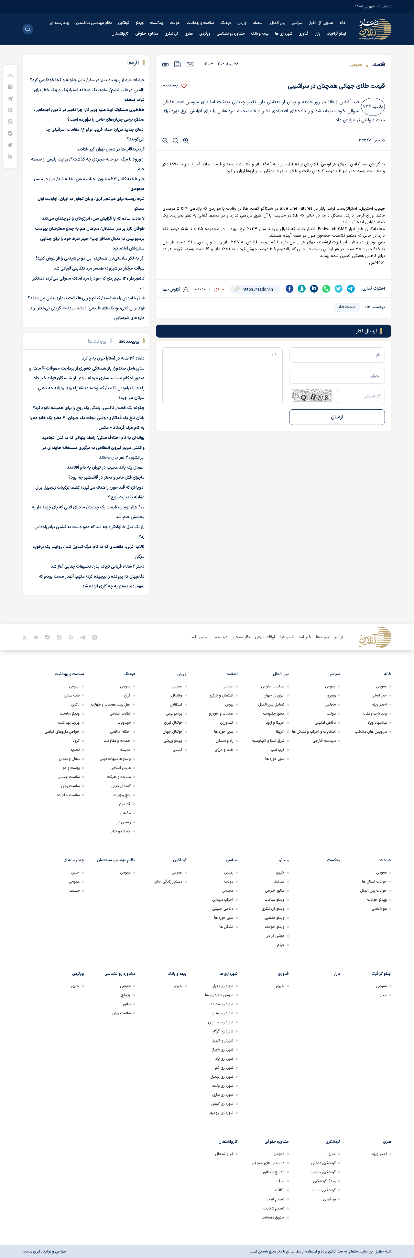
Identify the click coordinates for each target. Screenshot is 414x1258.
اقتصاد (258, 23)
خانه (342, 23)
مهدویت (124, 723)
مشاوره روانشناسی (231, 34)
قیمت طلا (347, 307)
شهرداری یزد (224, 1059)
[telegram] (351, 288)
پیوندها (322, 637)
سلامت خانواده (68, 795)
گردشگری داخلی (323, 1163)
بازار (317, 34)
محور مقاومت (273, 714)
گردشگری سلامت (323, 1190)
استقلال (176, 704)
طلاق (127, 1004)
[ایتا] (10, 121)
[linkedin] (314, 288)
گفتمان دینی (121, 786)
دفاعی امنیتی (325, 723)
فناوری (304, 34)
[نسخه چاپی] (165, 64)
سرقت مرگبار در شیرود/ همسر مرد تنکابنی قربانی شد (99, 268)
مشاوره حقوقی (146, 34)
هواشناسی (379, 909)
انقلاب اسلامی (120, 714)
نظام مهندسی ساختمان (94, 23)
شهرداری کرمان (222, 1104)
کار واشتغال (224, 1154)
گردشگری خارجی (323, 1172)
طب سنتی (72, 695)
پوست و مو (71, 768)
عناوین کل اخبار (321, 23)
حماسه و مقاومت (117, 741)
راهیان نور (123, 822)
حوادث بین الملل (373, 891)
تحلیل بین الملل (271, 704)
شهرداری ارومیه (221, 1113)
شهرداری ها (283, 34)
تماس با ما (200, 637)
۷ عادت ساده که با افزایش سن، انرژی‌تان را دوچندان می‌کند (93, 219)
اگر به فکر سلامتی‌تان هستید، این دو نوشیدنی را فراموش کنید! (90, 258)
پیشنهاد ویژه (377, 723)
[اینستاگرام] (10, 86)
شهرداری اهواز (222, 1013)
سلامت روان (70, 786)
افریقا (280, 732)
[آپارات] (10, 109)
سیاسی (297, 23)
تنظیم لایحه (275, 1199)
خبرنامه (305, 637)
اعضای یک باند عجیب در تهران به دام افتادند (106, 467)
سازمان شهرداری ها (219, 995)
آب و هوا (287, 637)
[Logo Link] (375, 29)
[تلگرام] (10, 98)
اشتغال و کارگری (221, 695)
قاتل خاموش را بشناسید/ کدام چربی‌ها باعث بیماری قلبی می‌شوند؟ (86, 298)
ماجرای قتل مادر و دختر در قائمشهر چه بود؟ (107, 477)
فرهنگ (225, 23)
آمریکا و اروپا (275, 723)
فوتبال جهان (172, 732)
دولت (331, 714)
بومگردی (329, 1199)
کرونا (76, 741)
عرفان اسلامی (120, 768)
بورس (229, 704)
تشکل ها (226, 927)
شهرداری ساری (222, 1095)
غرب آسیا (277, 750)
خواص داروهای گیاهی (62, 732)
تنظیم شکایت (273, 1208)
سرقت (279, 1181)
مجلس (330, 704)
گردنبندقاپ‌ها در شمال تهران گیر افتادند (111, 149)
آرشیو (338, 637)
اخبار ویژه (379, 704)
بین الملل (277, 23)
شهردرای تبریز (222, 1040)
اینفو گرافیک (336, 34)
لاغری (75, 704)
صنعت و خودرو (221, 714)
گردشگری (171, 34)
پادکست (156, 23)
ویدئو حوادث (377, 900)
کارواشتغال (120, 34)
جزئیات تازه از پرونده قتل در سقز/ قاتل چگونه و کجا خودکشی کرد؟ (87, 80)
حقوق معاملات (272, 1217)
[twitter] (338, 288)
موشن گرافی (275, 936)
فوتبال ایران (173, 723)
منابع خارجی (274, 891)
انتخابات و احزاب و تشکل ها (314, 732)
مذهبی (125, 813)
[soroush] (302, 288)
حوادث (174, 23)
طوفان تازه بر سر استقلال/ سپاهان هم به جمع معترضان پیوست (90, 229)
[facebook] (289, 288)
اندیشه (125, 750)
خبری (280, 872)
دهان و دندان (69, 759)
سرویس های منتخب (370, 732)
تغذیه (75, 750)
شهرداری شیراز (222, 1049)
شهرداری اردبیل (221, 1077)
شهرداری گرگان (222, 1031)
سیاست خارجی (324, 741)
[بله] (10, 133)
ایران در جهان (274, 695)
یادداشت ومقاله (374, 714)
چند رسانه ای (60, 23)
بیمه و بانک (259, 34)
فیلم (280, 945)
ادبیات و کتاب (120, 831)
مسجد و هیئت (119, 777)
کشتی (177, 750)
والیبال (176, 695)
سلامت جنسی (69, 777)
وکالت (279, 1190)
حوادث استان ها (374, 882)
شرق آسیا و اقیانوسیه (268, 741)
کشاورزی (226, 723)
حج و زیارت (122, 795)
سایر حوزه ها (274, 759)
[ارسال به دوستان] (190, 64)
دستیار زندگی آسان (168, 882)
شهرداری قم (224, 1068)
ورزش (242, 23)
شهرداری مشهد (221, 1004)
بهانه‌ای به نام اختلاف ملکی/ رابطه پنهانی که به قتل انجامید (93, 438)
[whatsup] (326, 288)
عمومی (355, 64)
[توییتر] (10, 144)
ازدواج (126, 995)
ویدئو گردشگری (273, 909)
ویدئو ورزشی (172, 741)
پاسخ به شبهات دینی (115, 759)
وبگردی (204, 34)
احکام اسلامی (120, 732)
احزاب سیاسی (222, 900)
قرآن (127, 695)
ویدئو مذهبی (274, 918)
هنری (189, 34)
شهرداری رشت (222, 1086)
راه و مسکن (224, 741)
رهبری (331, 695)
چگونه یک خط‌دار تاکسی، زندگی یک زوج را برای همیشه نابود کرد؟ (89, 408)
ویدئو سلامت (70, 714)
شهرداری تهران (222, 986)
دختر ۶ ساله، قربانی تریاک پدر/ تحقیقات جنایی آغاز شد (98, 566)
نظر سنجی (241, 637)
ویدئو (140, 23)
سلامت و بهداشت (200, 23)
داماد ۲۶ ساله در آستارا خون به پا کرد (113, 358)
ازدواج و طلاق (273, 1172)
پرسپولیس (174, 714)
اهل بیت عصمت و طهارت (111, 704)
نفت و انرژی (224, 750)
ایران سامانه (31, 1251)
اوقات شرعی (265, 637)
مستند (279, 882)
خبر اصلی (379, 695)
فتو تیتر (124, 804)
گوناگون (123, 23)
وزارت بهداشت (69, 723)
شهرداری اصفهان (220, 1022)
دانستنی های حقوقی (268, 1163)
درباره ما (220, 637)
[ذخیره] (177, 64)
